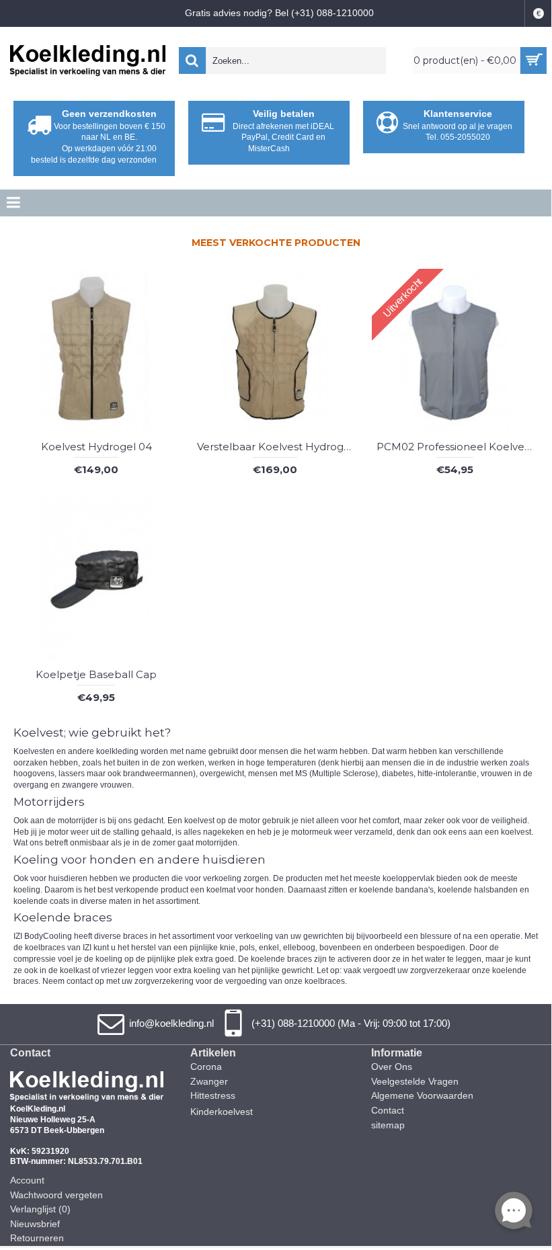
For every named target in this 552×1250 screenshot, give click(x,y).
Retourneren (37, 1238)
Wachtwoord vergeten (56, 1195)
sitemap (388, 1125)
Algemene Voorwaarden (422, 1095)
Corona (206, 1066)
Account (27, 1180)
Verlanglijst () (40, 1209)
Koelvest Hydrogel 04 (96, 446)
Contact (387, 1110)
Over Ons (391, 1066)
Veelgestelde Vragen (415, 1081)
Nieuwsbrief (35, 1223)
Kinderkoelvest (221, 1111)
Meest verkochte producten (276, 243)
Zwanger (209, 1081)
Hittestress (212, 1095)
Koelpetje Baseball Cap (96, 674)
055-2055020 (465, 137)
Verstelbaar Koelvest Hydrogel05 (277, 446)
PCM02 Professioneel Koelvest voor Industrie (457, 446)
